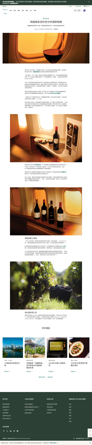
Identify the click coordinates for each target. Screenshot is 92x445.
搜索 (71, 6)
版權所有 (5, 438)
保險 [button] (23, 10)
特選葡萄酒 (38, 164)
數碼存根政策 (53, 442)
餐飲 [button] (27, 10)
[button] (90, 442)
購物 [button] (19, 10)
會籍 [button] (35, 10)
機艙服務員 (37, 71)
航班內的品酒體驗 (55, 93)
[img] (88, 1)
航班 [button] (11, 10)
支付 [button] (31, 10)
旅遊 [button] (15, 10)
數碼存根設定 (28, 413)
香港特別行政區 (80, 438)
